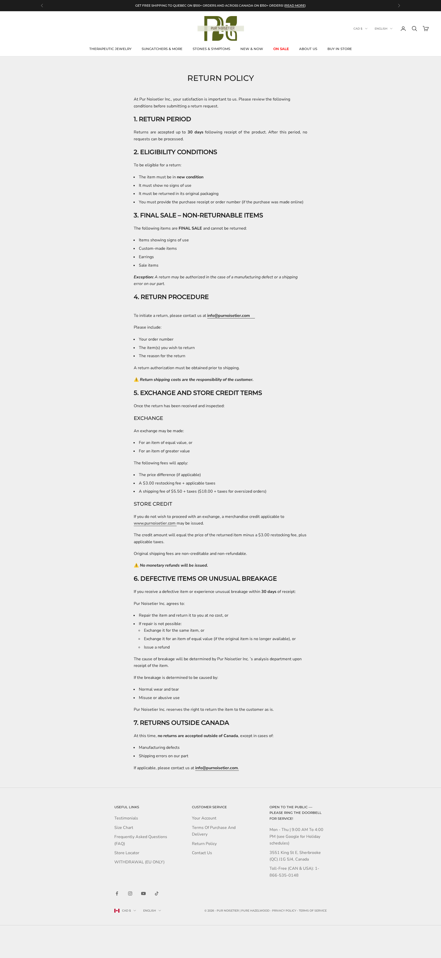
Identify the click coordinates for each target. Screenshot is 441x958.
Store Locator (126, 853)
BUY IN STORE (339, 49)
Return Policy (204, 844)
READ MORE (295, 5)
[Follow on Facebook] (116, 893)
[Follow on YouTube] (143, 893)
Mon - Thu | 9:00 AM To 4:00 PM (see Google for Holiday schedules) (296, 836)
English (381, 28)
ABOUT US (308, 49)
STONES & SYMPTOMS (211, 49)
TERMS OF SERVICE (313, 910)
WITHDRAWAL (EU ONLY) (139, 862)
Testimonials (126, 818)
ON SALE (281, 49)
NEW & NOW (251, 49)
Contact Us (202, 853)
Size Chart (123, 827)
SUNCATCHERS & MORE (162, 49)
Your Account (204, 818)
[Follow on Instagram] (130, 893)
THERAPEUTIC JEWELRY (110, 49)
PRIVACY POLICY (284, 910)
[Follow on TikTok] (156, 893)
